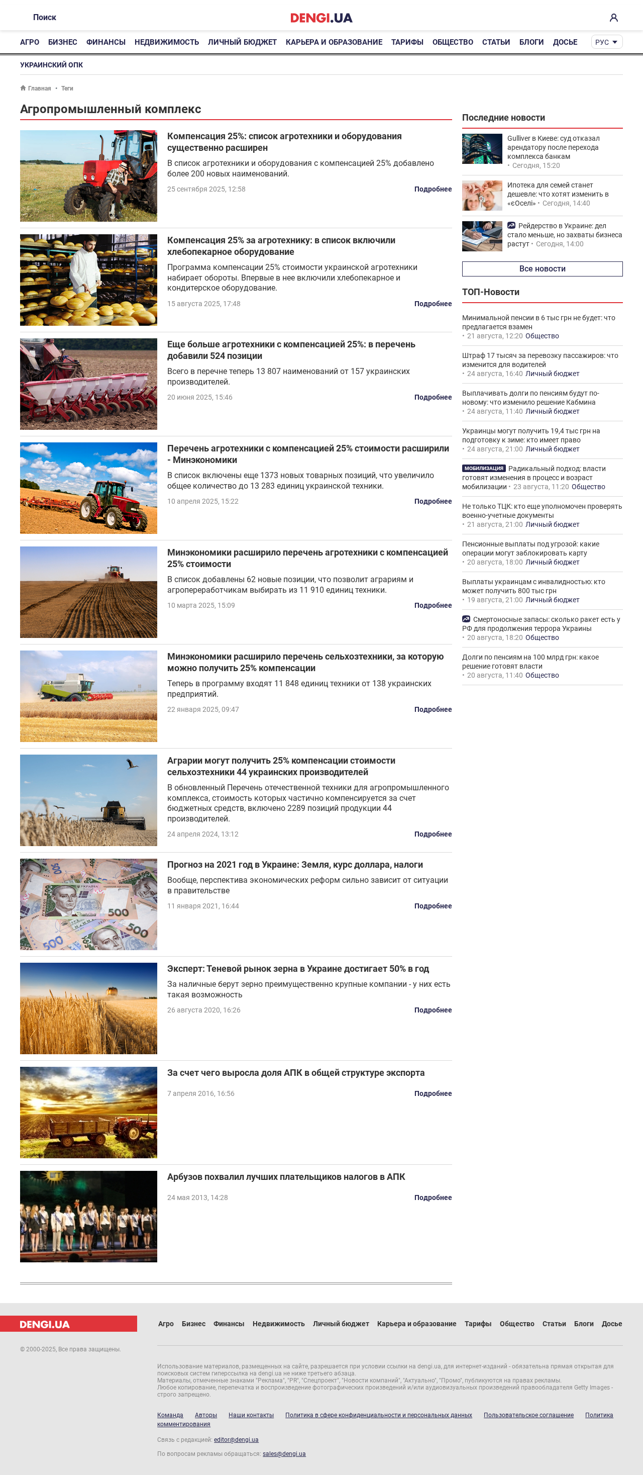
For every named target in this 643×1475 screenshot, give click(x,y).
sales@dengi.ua (284, 1453)
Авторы (206, 1415)
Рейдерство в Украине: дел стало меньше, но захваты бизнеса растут (564, 235)
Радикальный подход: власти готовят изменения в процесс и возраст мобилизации (534, 478)
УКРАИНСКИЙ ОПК (51, 65)
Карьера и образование (334, 42)
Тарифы (407, 42)
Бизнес (62, 42)
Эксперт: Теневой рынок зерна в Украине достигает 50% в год (298, 968)
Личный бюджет (242, 42)
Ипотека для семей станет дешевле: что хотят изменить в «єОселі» (558, 194)
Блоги (531, 42)
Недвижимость (167, 42)
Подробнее (433, 189)
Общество (453, 42)
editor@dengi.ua (236, 1439)
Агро (29, 42)
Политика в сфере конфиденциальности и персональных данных (378, 1415)
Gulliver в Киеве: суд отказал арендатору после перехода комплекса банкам (553, 147)
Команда (170, 1415)
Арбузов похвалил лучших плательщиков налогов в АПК (286, 1176)
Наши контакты (251, 1415)
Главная (39, 88)
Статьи (496, 42)
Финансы (106, 42)
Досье (565, 42)
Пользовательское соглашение (529, 1415)
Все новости (542, 268)
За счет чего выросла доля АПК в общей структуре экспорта (296, 1072)
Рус (602, 42)
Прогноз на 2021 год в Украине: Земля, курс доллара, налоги (295, 864)
